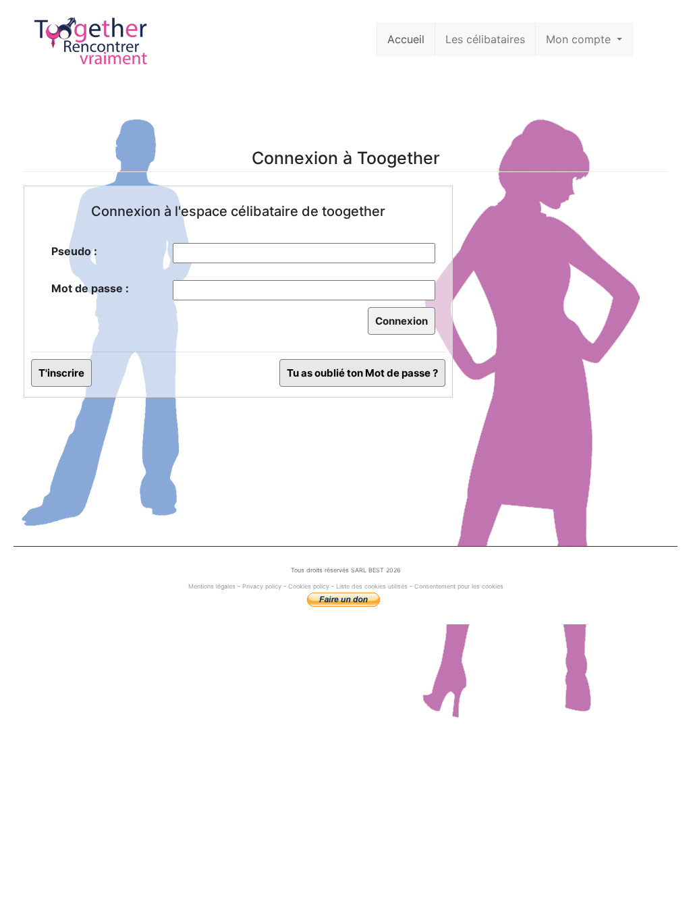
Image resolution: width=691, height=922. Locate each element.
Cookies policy (308, 586)
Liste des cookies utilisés (372, 586)
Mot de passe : (90, 288)
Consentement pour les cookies (458, 586)
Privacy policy (261, 586)
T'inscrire (61, 373)
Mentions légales (213, 586)
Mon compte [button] (580, 39)
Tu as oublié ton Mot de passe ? (362, 373)
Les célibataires (485, 39)
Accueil (405, 39)
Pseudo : (74, 251)
